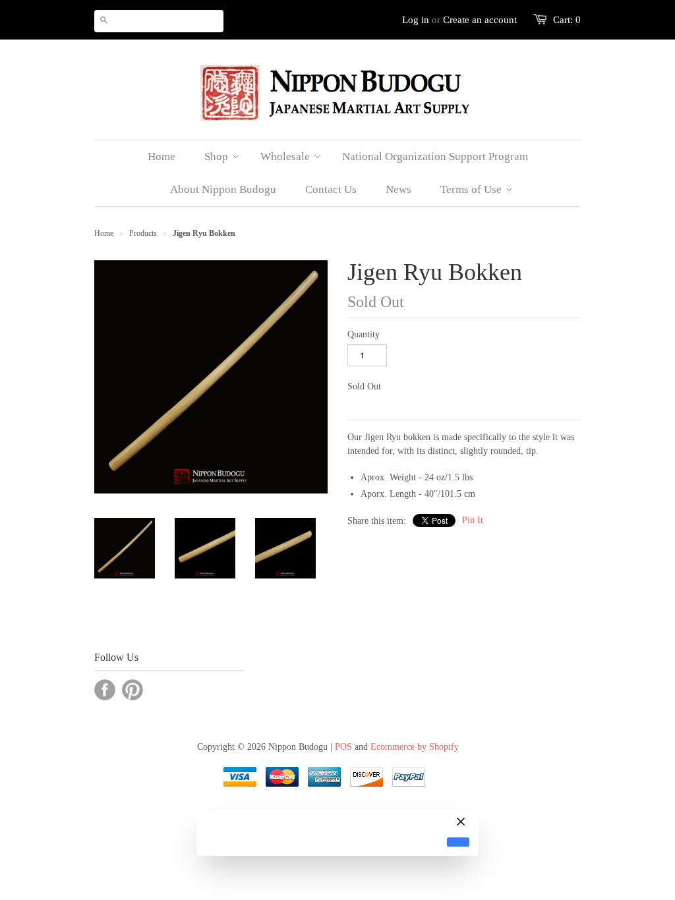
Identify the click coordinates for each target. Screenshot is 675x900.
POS (343, 747)
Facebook (104, 689)
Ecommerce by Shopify (414, 747)
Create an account (480, 19)
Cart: (567, 19)
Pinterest (132, 689)
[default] (458, 842)
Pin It (472, 520)
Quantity (363, 334)
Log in (415, 19)
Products (143, 233)
